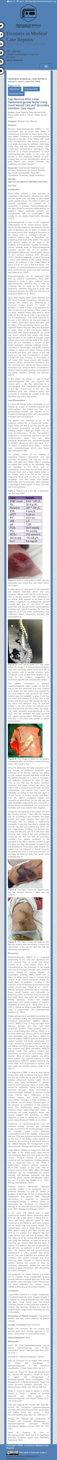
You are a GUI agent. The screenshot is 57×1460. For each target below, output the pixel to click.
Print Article (15, 89)
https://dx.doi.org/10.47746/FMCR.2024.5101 (28, 182)
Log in (21, 1)
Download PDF (16, 94)
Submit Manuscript (14, 60)
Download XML (31, 89)
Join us (12, 1)
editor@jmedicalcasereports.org (42, 1)
